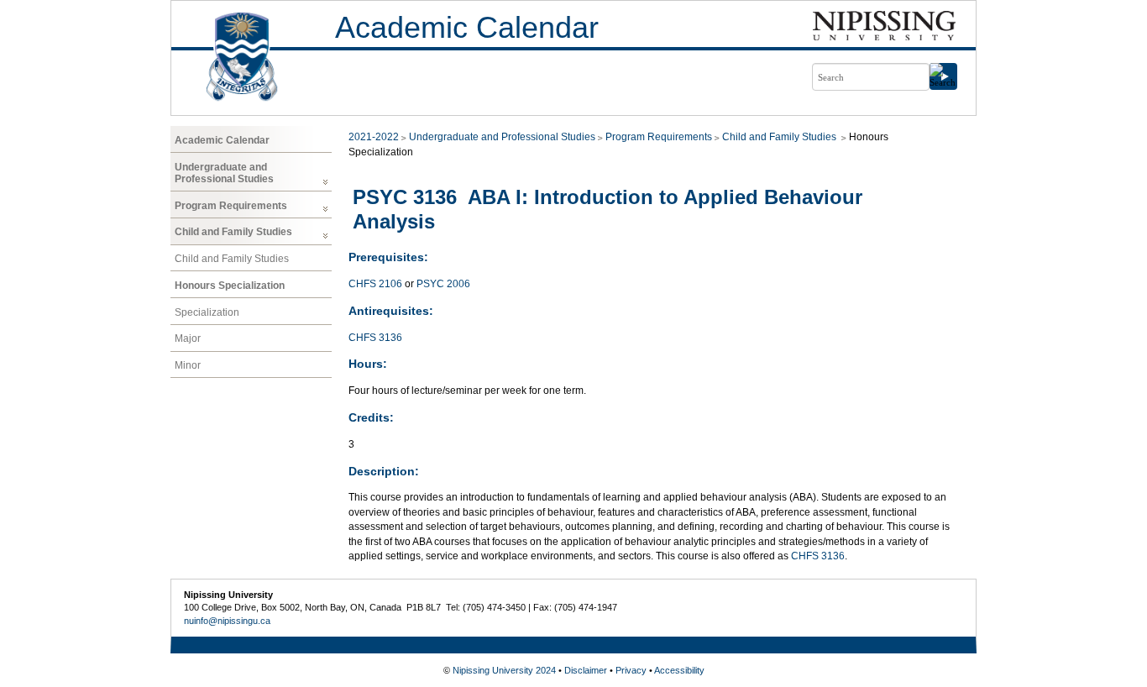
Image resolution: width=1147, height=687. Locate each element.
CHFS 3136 (375, 338)
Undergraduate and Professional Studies (224, 173)
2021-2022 (373, 137)
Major (188, 338)
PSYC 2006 (443, 284)
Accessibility (679, 670)
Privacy (631, 670)
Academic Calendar (467, 27)
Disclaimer (585, 670)
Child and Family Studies (233, 232)
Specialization (207, 312)
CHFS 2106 (375, 284)
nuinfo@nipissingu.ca (227, 621)
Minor (188, 365)
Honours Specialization (230, 285)
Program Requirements (231, 206)
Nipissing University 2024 (504, 670)
